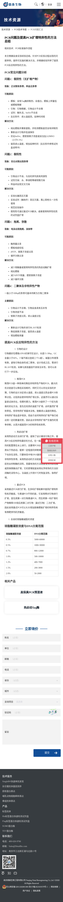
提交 (47, 752)
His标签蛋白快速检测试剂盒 (15, 816)
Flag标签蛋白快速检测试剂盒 (16, 821)
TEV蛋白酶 (7, 831)
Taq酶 (24, 101)
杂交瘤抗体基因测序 (12, 786)
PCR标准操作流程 (23, 48)
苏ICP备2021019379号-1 (38, 887)
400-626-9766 (15, 841)
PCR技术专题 (20, 29)
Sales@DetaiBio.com (18, 846)
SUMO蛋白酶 (8, 826)
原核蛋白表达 (8, 791)
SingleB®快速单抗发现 (13, 781)
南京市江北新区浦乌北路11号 (23, 851)
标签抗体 (6, 811)
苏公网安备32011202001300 (17, 887)
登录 (50, 5)
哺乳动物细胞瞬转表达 (13, 796)
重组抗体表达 (8, 801)
